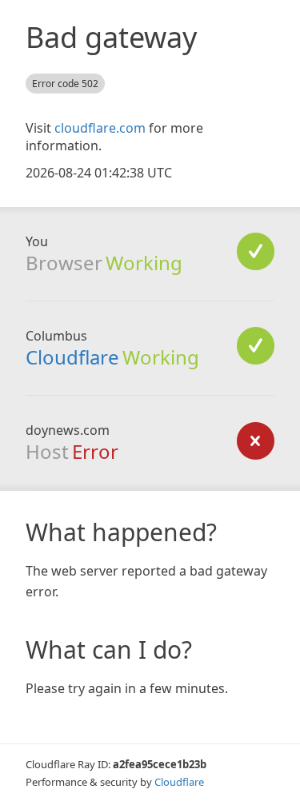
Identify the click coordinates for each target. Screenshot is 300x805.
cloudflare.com (100, 128)
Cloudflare (72, 357)
